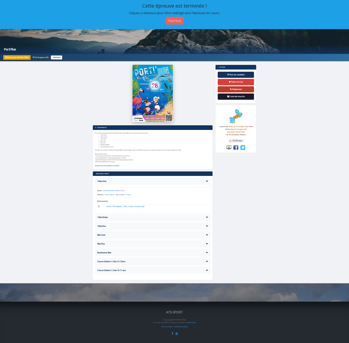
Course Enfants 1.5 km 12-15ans (111, 261)
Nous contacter (167, 326)
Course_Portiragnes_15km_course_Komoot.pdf (125, 206)
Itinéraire (57, 57)
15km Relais (102, 217)
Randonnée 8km (104, 252)
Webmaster (191, 322)
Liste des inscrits (237, 96)
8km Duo (101, 244)
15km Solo (101, 181)
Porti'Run (174, 20)
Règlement (237, 89)
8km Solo (101, 235)
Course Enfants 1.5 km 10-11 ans (111, 270)
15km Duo (101, 226)
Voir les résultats (237, 74)
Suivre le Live (237, 82)
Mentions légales (181, 326)
